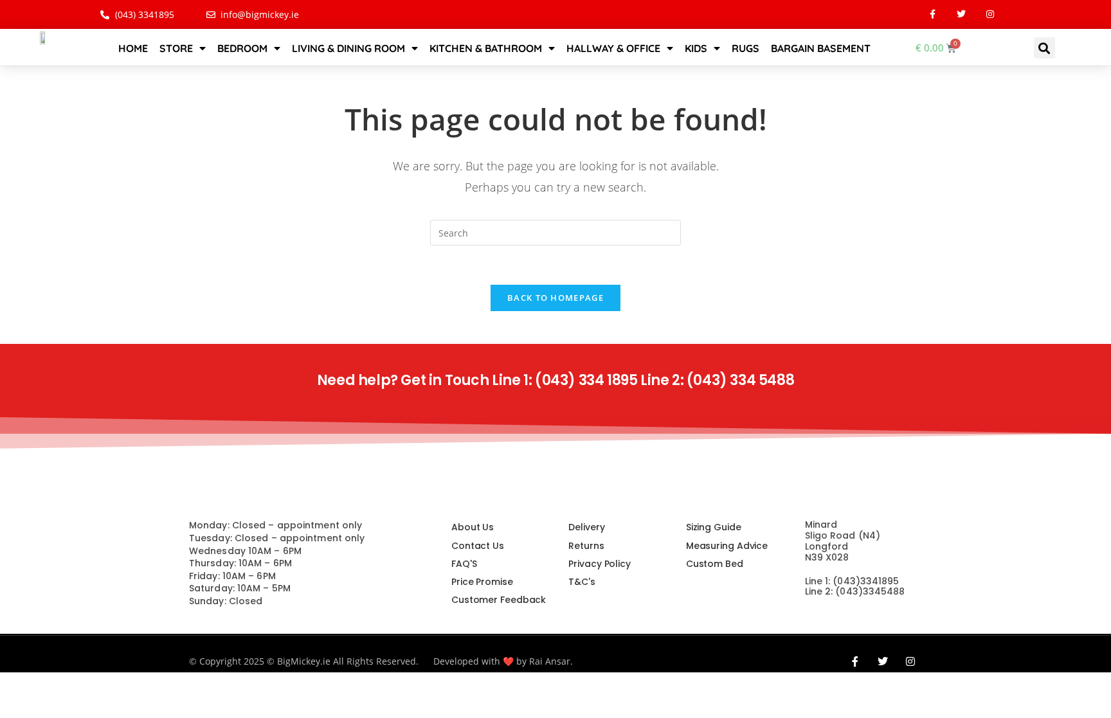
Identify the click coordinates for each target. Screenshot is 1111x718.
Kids (696, 48)
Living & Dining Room (348, 48)
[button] (1044, 47)
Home (133, 48)
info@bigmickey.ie (848, 615)
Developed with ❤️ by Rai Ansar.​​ (503, 661)
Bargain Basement (821, 48)
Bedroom (242, 48)
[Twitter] (961, 14)
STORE (176, 48)
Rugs (745, 48)
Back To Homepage (555, 297)
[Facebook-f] (932, 14)
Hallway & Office (613, 48)
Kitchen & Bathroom (485, 48)
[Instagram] (990, 14)
